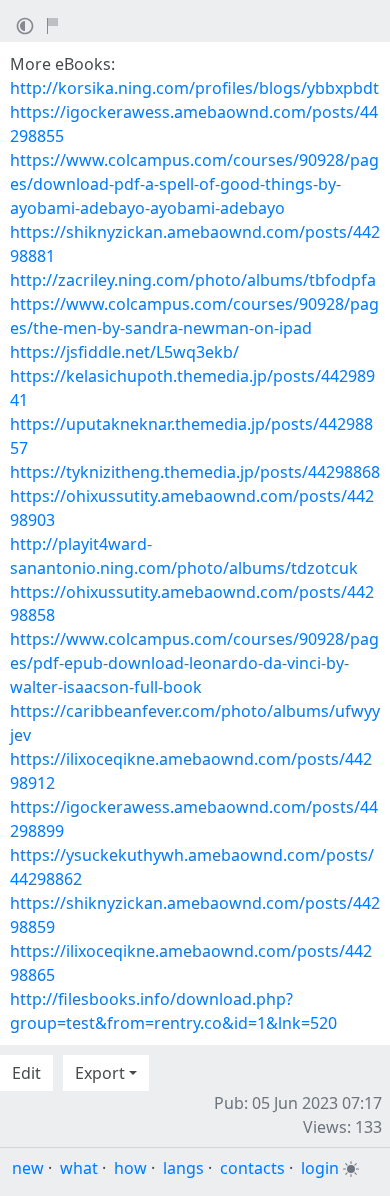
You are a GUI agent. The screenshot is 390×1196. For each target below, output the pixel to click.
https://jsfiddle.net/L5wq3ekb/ (124, 352)
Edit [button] (26, 1073)
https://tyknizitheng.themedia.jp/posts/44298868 (195, 472)
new (28, 1168)
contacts (252, 1168)
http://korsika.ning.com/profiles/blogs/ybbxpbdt (194, 88)
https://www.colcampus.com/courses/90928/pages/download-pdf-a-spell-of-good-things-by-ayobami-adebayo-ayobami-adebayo (194, 184)
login (320, 1168)
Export (100, 1073)
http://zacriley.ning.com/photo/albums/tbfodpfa (193, 280)
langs (183, 1168)
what (79, 1168)
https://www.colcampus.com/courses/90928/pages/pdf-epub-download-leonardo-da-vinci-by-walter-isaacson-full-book (194, 663)
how (130, 1168)
